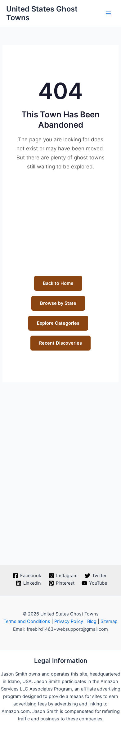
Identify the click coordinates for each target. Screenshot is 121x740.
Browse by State (58, 303)
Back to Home (58, 283)
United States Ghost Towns (42, 13)
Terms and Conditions (26, 621)
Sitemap (109, 621)
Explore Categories (58, 323)
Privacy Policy (68, 621)
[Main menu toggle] (108, 13)
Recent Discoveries (60, 343)
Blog (91, 621)
